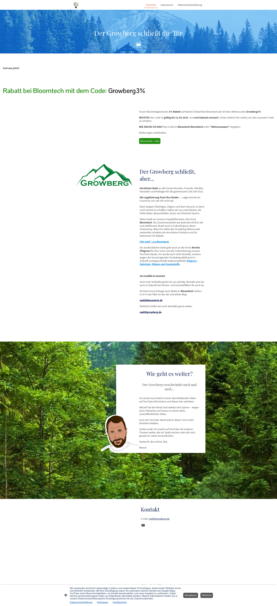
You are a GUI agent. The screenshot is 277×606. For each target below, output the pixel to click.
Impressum (102, 602)
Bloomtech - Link (149, 141)
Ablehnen (207, 595)
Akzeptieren (191, 595)
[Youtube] (138, 44)
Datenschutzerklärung (81, 602)
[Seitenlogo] (76, 5)
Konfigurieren (120, 602)
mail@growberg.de (159, 518)
